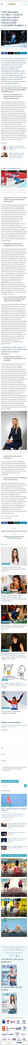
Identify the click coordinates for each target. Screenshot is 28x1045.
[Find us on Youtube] (16, 956)
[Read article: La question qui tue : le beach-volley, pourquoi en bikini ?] (14, 867)
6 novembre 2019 (6, 875)
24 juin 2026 (4, 660)
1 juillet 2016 (5, 935)
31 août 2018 (5, 895)
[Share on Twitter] (11, 53)
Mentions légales (20, 950)
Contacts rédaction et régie (8, 947)
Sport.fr (7, 948)
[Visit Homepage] (11, 4)
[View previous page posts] (13, 163)
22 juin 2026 (4, 688)
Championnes (6, 563)
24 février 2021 (6, 915)
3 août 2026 (11, 159)
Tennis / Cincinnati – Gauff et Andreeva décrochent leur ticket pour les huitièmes (17, 840)
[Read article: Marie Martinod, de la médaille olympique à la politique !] (14, 700)
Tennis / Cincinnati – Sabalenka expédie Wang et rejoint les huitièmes (17, 847)
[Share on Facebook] (4, 53)
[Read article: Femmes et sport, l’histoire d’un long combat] (14, 927)
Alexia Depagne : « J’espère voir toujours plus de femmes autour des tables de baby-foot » (13, 627)
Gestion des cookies (14, 954)
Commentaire (5, 729)
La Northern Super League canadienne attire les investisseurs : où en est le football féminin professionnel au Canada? (17, 825)
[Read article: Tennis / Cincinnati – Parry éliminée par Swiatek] (4, 834)
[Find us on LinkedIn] (18, 956)
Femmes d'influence (8, 899)
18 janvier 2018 (16, 28)
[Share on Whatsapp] (17, 53)
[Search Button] (25, 785)
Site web (3, 760)
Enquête (5, 860)
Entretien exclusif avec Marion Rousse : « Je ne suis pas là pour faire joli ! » (13, 911)
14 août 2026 (12, 150)
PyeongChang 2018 (6, 518)
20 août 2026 (13, 812)
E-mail (3, 754)
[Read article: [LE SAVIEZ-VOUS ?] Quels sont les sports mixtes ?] (14, 887)
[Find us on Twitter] (9, 956)
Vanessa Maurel (5, 812)
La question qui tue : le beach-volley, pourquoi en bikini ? (13, 872)
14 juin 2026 (4, 715)
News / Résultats (7, 805)
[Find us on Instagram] (11, 956)
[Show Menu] (1, 4)
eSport (12, 948)
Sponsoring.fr (18, 948)
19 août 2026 (11, 835)
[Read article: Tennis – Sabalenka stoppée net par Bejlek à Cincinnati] (14, 800)
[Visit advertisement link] (14, 1043)
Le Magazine (24, 4)
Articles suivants (7, 820)
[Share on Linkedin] (24, 53)
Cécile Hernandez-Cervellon (11, 516)
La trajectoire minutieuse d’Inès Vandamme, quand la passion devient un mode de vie (17, 148)
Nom (2, 748)
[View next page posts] (15, 163)
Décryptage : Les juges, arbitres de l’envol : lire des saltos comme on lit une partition (13, 685)
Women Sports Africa (20, 947)
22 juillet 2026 (5, 630)
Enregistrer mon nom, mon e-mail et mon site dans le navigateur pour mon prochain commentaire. (14, 769)
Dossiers (5, 679)
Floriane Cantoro (6, 28)
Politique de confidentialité (9, 950)
